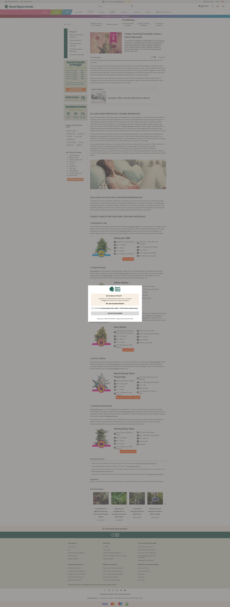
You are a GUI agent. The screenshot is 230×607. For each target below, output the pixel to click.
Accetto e (116, 308)
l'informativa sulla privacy (129, 308)
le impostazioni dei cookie (109, 308)
